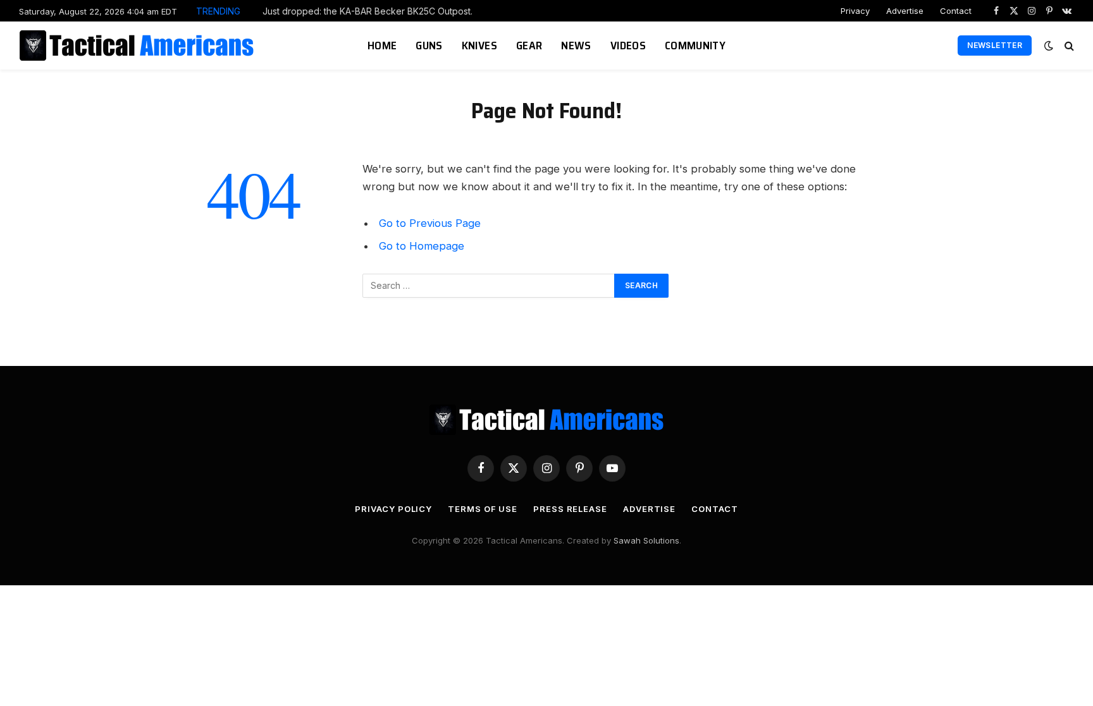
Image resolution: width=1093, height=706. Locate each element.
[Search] (1068, 46)
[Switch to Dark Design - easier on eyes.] (1048, 45)
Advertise (904, 11)
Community (695, 45)
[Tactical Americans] (138, 45)
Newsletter (994, 45)
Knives (479, 45)
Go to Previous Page (430, 223)
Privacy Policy (393, 509)
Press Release (570, 509)
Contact (956, 11)
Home (382, 45)
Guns (429, 45)
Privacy (855, 11)
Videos (628, 45)
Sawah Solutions (646, 540)
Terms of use (482, 509)
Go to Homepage (421, 246)
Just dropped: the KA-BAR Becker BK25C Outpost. (367, 11)
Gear (529, 45)
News (576, 45)
